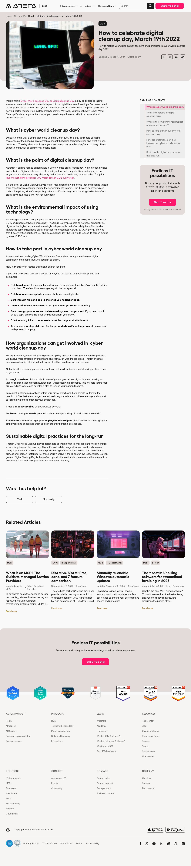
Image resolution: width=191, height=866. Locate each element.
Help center (148, 721)
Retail (8, 798)
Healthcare (11, 793)
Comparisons (148, 751)
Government (12, 813)
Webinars (101, 721)
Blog (16, 16)
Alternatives (148, 756)
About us (146, 778)
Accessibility (92, 843)
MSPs (23, 16)
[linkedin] (176, 57)
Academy (101, 726)
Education (11, 788)
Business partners (105, 793)
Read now (11, 611)
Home (9, 16)
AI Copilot (11, 726)
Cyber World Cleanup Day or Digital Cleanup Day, (48, 100)
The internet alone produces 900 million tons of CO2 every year (40, 177)
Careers (146, 783)
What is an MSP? (105, 746)
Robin (9, 721)
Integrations (57, 741)
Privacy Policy (31, 843)
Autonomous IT (16, 714)
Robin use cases (14, 741)
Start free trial (170, 5)
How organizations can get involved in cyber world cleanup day (163, 143)
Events (54, 783)
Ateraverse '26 (58, 778)
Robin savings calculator (18, 736)
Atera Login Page (150, 736)
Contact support (105, 783)
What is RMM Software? (108, 736)
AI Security (11, 731)
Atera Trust (66, 843)
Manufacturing (13, 803)
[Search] (150, 6)
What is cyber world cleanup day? (165, 106)
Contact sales (103, 778)
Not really (48, 499)
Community (56, 788)
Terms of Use (49, 843)
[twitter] (170, 57)
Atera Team (134, 56)
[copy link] (182, 56)
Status (79, 843)
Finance (10, 808)
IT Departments (67, 6)
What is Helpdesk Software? (111, 741)
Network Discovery (60, 736)
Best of (155, 563)
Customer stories (150, 731)
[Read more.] (27, 544)
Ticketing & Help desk (62, 726)
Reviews (146, 741)
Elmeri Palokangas (175, 586)
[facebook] (163, 57)
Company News (106, 6)
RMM (53, 721)
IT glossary (102, 731)
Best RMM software (106, 751)
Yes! (19, 499)
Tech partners (104, 788)
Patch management (60, 731)
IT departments (13, 778)
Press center (148, 788)
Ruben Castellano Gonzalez (35, 587)
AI (81, 6)
